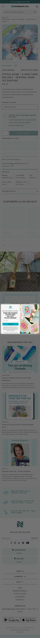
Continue (10, 324)
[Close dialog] (38, 306)
